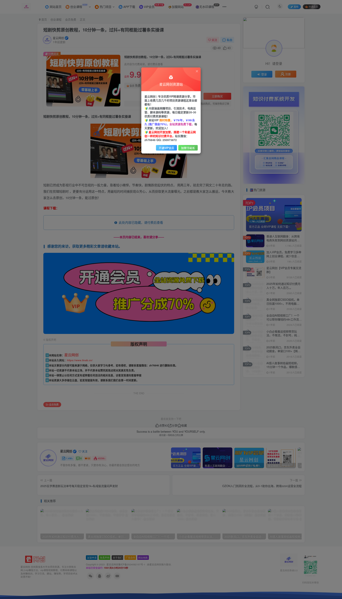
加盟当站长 (188, 148)
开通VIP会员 (166, 148)
